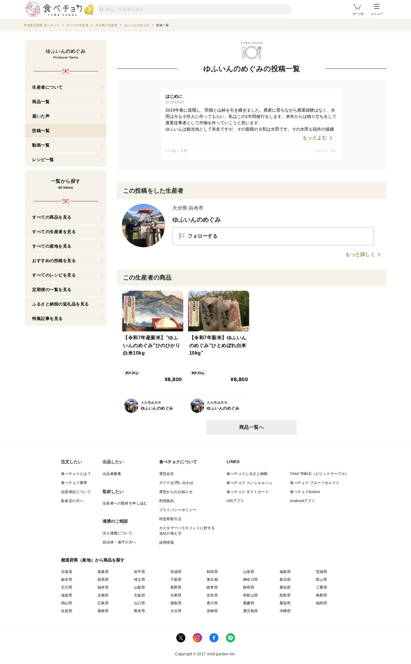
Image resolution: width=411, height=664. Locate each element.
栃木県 (66, 579)
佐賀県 (66, 611)
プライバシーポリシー (177, 510)
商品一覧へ (251, 427)
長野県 (175, 587)
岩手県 (139, 572)
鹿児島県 (250, 611)
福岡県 (321, 603)
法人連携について (117, 533)
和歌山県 (250, 595)
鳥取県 (285, 595)
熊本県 (139, 611)
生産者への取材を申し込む (125, 503)
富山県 (321, 579)
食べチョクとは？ (76, 474)
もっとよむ (314, 137)
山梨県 (139, 587)
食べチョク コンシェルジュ (249, 483)
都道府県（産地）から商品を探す (93, 560)
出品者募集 (112, 474)
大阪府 (139, 595)
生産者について (47, 87)
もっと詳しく (360, 254)
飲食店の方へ (72, 501)
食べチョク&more (305, 492)
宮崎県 (212, 611)
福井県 (103, 587)
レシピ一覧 (43, 159)
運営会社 (166, 474)
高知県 (285, 603)
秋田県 (212, 572)
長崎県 (103, 611)
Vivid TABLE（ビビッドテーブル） (319, 474)
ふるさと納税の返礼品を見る (60, 304)
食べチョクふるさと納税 (247, 474)
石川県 (66, 587)
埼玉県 (139, 579)
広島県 (103, 603)
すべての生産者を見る (54, 231)
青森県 (103, 572)
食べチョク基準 (74, 483)
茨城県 (321, 572)
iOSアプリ (235, 501)
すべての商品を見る (52, 217)
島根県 (321, 595)
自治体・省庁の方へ (119, 542)
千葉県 (175, 579)
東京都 (212, 579)
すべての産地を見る (52, 246)
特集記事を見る (47, 318)
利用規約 (166, 501)
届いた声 (41, 116)
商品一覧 (41, 101)
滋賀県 (66, 595)
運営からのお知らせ (176, 492)
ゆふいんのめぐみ (196, 219)
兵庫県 (175, 595)
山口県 (139, 603)
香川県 (212, 603)
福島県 (285, 572)
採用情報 (166, 542)
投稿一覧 (41, 130)
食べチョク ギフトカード (248, 492)
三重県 (321, 587)
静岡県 (248, 587)
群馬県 (103, 579)
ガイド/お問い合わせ (176, 483)
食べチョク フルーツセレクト (315, 483)
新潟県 (285, 579)
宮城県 (175, 572)
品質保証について (76, 492)
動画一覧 (41, 145)
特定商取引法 (170, 519)
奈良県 (212, 595)
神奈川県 (250, 579)
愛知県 (285, 587)
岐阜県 (212, 587)
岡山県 (66, 603)
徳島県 (175, 603)
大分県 (175, 611)
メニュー (377, 13)
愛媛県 (248, 603)
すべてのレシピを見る (54, 275)
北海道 (66, 572)
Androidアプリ (302, 501)
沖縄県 (285, 611)
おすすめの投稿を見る (54, 260)
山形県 (248, 572)
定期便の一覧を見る (52, 289)
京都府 (103, 595)
